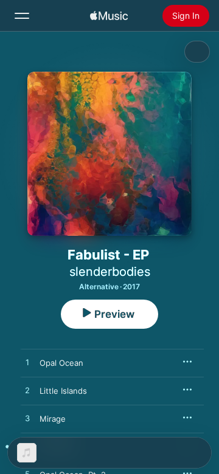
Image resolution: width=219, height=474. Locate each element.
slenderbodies (109, 271)
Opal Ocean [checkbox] (61, 363)
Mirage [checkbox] (53, 419)
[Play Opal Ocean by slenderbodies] (27, 362)
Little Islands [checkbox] (63, 391)
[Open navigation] (22, 15)
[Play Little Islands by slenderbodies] (27, 390)
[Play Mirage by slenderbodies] (27, 418)
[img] (109, 15)
